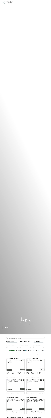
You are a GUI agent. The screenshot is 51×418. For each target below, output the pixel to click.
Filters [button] (42, 350)
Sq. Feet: (37, 345)
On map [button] (31, 350)
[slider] (6, 342)
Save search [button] (11, 350)
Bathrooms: (10, 345)
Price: (10, 341)
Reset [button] (37, 350)
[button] (47, 3)
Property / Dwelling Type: (25, 341)
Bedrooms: (36, 341)
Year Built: (24, 345)
